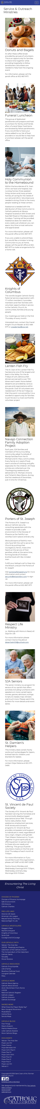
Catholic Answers (8, 997)
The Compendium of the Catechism (15, 952)
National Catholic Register (11, 993)
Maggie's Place (7, 928)
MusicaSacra (6, 1012)
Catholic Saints (7, 954)
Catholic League (8, 995)
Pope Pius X (6, 1062)
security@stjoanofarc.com (16, 577)
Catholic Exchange (8, 1000)
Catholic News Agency (10, 983)
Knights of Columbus (10, 933)
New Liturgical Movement (11, 1009)
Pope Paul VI (6, 1052)
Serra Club (5, 935)
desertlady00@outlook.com (17, 642)
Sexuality (5, 957)
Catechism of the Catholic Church (14, 950)
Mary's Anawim (7, 1026)
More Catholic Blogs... (10, 1033)
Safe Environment (8, 902)
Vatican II (5, 1066)
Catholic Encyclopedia (10, 966)
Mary (3, 976)
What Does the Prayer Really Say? (14, 1007)
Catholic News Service (10, 986)
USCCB (4, 990)
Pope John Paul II (8, 1050)
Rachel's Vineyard (8, 931)
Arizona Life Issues (8, 914)
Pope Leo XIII (7, 1064)
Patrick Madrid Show (9, 1028)
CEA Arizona (6, 904)
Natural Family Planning (10, 919)
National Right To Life (10, 921)
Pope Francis (6, 1045)
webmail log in (6, 1092)
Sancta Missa (6, 1016)
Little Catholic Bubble (10, 1031)
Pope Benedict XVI (9, 1048)
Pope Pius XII (7, 1057)
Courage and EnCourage (11, 938)
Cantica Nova (6, 1014)
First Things (6, 1024)
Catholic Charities (8, 906)
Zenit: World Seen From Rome (13, 988)
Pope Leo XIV (7, 1043)
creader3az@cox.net (19, 327)
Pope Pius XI (6, 1059)
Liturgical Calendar (8, 973)
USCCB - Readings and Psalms (13, 947)
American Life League (10, 916)
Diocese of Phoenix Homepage (13, 899)
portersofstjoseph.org (18, 572)
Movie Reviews (7, 959)
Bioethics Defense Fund (10, 971)
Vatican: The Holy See (10, 945)
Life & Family (6, 969)
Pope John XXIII (8, 1055)
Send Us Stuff (6, 1090)
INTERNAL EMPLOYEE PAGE (11, 1082)
